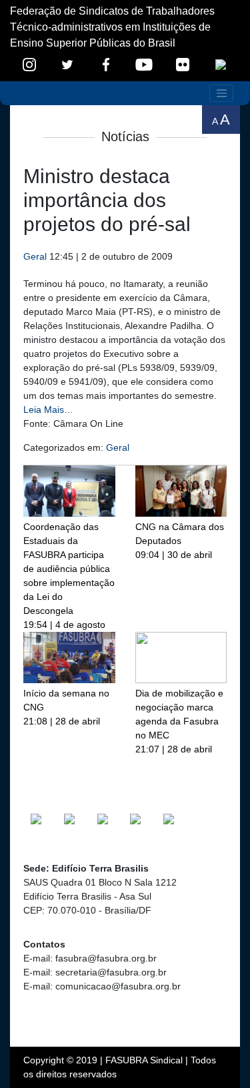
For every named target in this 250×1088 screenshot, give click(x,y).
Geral (35, 256)
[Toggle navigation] (221, 93)
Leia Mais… (48, 409)
